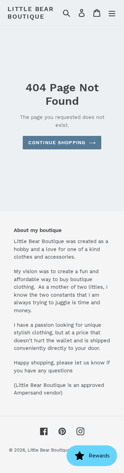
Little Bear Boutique (31, 12)
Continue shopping (56, 142)
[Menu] (112, 12)
